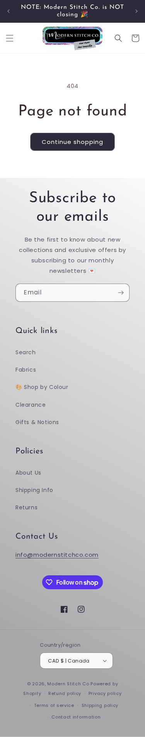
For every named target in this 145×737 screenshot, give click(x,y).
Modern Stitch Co (68, 684)
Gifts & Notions (37, 422)
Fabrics (25, 370)
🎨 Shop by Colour (41, 387)
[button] (9, 38)
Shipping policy (100, 705)
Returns (26, 507)
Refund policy (64, 693)
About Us (28, 473)
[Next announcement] (136, 11)
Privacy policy (105, 693)
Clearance (30, 405)
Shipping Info (34, 490)
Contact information (76, 717)
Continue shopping (72, 142)
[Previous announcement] (8, 11)
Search (25, 352)
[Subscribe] (120, 293)
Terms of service (54, 705)
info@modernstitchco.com (57, 555)
